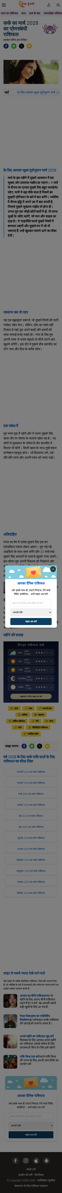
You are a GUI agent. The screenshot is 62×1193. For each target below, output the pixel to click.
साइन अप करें (31, 621)
